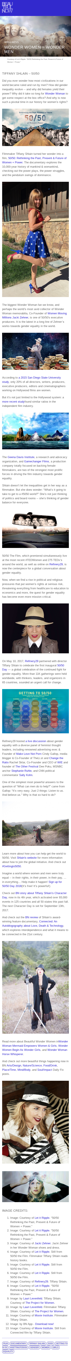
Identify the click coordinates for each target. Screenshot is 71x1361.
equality (8, 1351)
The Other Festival (26, 766)
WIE (60, 762)
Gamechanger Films (36, 461)
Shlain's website (27, 857)
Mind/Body (24, 1069)
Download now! (44, 1324)
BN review (31, 917)
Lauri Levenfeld (32, 1298)
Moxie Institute (44, 1315)
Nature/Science (32, 1065)
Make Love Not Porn (28, 753)
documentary (18, 1343)
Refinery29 (56, 564)
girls (55, 1347)
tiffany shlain (37, 1343)
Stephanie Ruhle (21, 770)
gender (34, 1347)
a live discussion (35, 741)
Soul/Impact (44, 1069)
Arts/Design (14, 1065)
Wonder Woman (55, 93)
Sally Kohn (25, 775)
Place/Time (9, 1069)
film (5, 1343)
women (46, 1347)
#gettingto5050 (18, 1347)
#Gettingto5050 (11, 866)
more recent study (13, 401)
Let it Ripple (42, 1217)
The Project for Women (39, 1302)
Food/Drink (50, 1065)
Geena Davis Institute (21, 457)
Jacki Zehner (20, 317)
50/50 (50, 1343)
